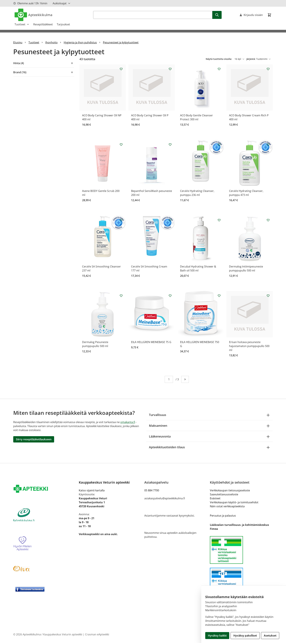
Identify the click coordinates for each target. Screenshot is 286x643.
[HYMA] (44, 543)
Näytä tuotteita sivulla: (219, 58)
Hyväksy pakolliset (245, 635)
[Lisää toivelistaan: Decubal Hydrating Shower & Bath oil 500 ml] (219, 220)
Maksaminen (158, 426)
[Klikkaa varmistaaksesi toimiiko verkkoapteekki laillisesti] (241, 581)
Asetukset (270, 635)
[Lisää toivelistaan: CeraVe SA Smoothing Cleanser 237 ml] (121, 220)
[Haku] (217, 15)
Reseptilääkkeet (43, 24)
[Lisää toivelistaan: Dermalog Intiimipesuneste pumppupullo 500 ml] (268, 220)
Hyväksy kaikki (217, 635)
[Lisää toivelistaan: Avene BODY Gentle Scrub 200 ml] (121, 144)
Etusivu (17, 42)
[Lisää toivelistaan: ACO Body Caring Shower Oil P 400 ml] (170, 69)
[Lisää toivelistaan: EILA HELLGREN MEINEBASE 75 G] (170, 295)
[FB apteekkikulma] (44, 589)
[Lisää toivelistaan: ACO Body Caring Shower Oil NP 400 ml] (121, 69)
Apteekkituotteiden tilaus (167, 447)
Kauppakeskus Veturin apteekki (104, 482)
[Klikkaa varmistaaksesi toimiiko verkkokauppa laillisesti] (241, 550)
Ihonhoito (51, 42)
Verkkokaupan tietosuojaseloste (230, 490)
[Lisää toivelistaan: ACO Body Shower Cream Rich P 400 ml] (268, 69)
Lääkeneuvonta (160, 436)
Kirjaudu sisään (253, 15)
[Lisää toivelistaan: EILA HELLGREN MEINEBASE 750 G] (219, 295)
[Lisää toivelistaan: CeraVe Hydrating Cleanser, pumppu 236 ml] (219, 144)
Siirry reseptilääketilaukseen (33, 439)
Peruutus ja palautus (223, 515)
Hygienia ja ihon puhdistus (80, 42)
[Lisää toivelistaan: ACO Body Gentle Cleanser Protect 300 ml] (219, 69)
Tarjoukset (63, 24)
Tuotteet (20, 24)
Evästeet (215, 498)
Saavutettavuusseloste (224, 494)
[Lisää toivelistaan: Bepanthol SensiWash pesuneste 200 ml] (170, 144)
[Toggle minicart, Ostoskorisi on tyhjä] (269, 15)
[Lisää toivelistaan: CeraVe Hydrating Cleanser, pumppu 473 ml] (268, 144)
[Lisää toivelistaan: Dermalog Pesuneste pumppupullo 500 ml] (121, 295)
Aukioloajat (60, 3)
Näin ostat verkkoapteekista (227, 506)
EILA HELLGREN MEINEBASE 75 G (151, 342)
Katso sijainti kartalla (92, 490)
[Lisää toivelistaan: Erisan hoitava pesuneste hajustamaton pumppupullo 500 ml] (268, 295)
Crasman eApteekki (97, 634)
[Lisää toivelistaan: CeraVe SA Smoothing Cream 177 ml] (170, 220)
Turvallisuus (157, 415)
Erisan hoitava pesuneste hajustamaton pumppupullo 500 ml (249, 346)
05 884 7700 (151, 490)
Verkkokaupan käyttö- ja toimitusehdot (234, 502)
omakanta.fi (127, 422)
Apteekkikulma (40, 15)
